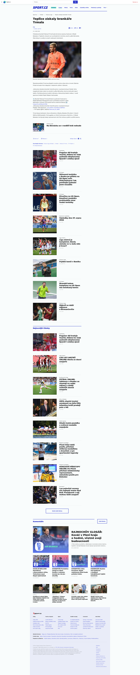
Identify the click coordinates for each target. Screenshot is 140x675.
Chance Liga (50, 123)
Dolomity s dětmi (87, 628)
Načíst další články (57, 511)
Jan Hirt (47, 623)
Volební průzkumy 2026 (38, 621)
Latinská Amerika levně (88, 626)
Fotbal (60, 7)
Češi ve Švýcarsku (87, 624)
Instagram (98, 650)
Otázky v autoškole (99, 626)
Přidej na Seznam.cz (100, 656)
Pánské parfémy (94, 638)
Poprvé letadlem (86, 621)
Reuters (62, 647)
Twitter (97, 652)
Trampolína (53, 636)
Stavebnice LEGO (55, 638)
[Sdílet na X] (80, 138)
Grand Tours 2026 (49, 628)
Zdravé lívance (73, 623)
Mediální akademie (100, 663)
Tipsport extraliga (63, 442)
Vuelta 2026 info (48, 619)
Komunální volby (36, 628)
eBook (71, 28)
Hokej (65, 7)
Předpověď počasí (51, 634)
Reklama (98, 654)
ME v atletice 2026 (62, 624)
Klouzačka (63, 636)
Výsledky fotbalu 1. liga (63, 621)
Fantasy (53, 7)
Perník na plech (73, 628)
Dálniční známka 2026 (100, 621)
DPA (59, 647)
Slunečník (59, 636)
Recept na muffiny (74, 621)
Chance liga (60, 619)
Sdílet (77, 28)
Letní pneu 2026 (98, 619)
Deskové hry (76, 638)
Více (105, 7)
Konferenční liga (63, 377)
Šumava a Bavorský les (88, 623)
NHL (59, 628)
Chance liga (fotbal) (49, 143)
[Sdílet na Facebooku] (78, 138)
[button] (57, 59)
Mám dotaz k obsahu (100, 661)
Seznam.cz (135, 2)
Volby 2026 (35, 619)
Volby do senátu (36, 626)
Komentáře (38, 522)
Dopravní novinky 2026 (100, 623)
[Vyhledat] (75, 2)
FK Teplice (71, 143)
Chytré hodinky (87, 638)
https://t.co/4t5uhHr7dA (40, 104)
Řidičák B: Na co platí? (100, 624)
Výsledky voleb (36, 623)
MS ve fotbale (62, 399)
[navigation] (2, 2)
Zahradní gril (80, 636)
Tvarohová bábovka (74, 624)
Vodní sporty (62, 421)
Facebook (98, 649)
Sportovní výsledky (64, 216)
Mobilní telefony (47, 638)
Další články (102, 521)
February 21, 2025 (54, 109)
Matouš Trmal (63, 143)
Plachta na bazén (47, 636)
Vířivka (84, 636)
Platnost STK (98, 628)
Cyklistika (61, 150)
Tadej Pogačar (48, 624)
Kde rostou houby (59, 634)
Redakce (98, 645)
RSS (97, 647)
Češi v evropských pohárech (76, 634)
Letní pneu (70, 638)
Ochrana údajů (99, 659)
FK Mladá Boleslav (37, 145)
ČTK (34, 27)
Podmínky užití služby (101, 657)
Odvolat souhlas (99, 664)
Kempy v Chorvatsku (87, 619)
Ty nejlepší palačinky (74, 619)
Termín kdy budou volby (38, 624)
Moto (76, 7)
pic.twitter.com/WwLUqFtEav (56, 107)
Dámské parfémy (63, 638)
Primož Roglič (48, 626)
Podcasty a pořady (96, 7)
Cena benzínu (67, 634)
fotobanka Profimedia (69, 647)
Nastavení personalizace (101, 666)
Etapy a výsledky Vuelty (50, 621)
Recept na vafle (73, 626)
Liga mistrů (62, 237)
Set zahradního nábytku (71, 636)
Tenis (71, 7)
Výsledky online (84, 7)
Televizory (81, 638)
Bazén (41, 636)
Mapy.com (44, 634)
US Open (61, 172)
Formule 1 (61, 486)
